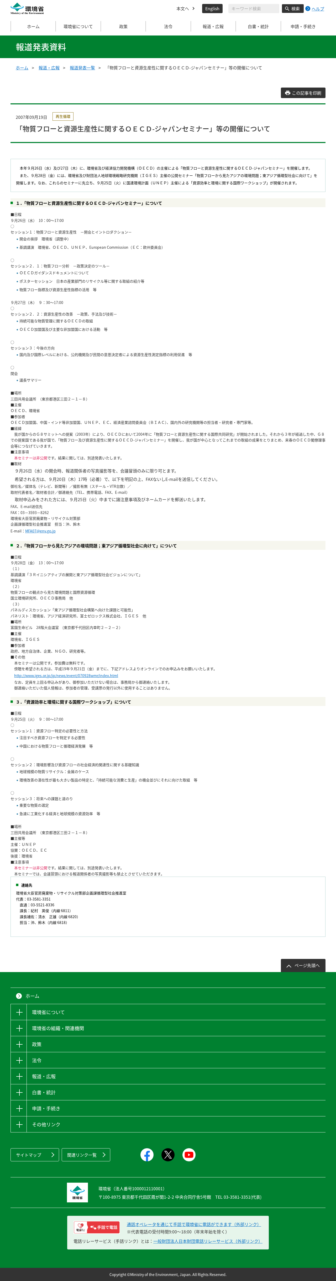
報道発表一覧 (82, 67)
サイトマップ (28, 1155)
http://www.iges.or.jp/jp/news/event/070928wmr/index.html (66, 675)
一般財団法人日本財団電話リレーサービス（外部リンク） (207, 1241)
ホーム (33, 26)
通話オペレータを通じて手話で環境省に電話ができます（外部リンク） (194, 1224)
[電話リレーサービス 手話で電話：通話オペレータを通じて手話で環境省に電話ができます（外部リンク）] (97, 1227)
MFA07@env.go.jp (40, 530)
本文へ (182, 8)
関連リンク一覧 (82, 1155)
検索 (295, 8)
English (212, 8)
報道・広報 (49, 67)
